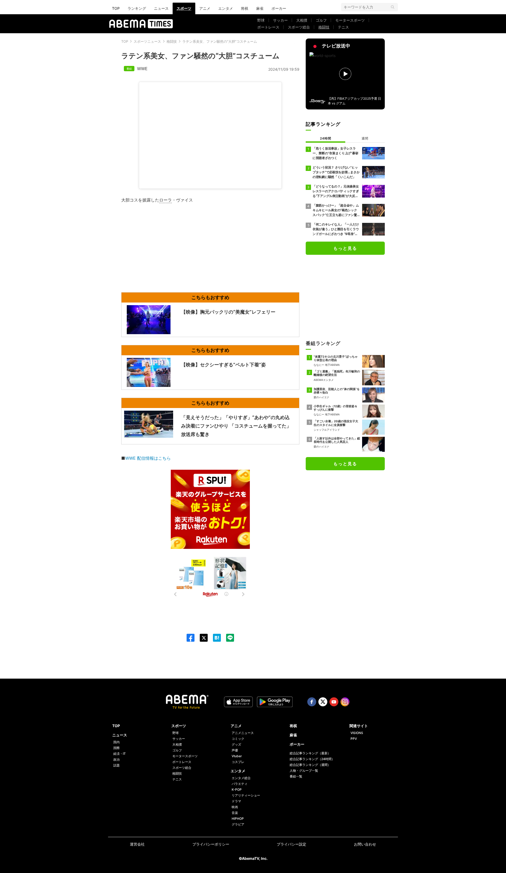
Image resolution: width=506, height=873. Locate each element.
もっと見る (345, 248)
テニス (343, 27)
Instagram (344, 701)
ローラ (165, 200)
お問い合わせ (365, 844)
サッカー (280, 20)
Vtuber (237, 756)
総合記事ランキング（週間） (310, 765)
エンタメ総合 (241, 778)
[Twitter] (201, 638)
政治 (116, 759)
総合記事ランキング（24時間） (312, 759)
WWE (142, 68)
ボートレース (268, 27)
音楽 (235, 813)
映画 (235, 807)
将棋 (244, 8)
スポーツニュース (147, 41)
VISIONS (357, 733)
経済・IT (119, 754)
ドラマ (236, 801)
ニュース (161, 8)
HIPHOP (238, 819)
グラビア (238, 824)
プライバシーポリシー (210, 844)
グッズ (236, 744)
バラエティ (239, 784)
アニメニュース (243, 733)
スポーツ (184, 8)
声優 (235, 750)
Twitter (322, 701)
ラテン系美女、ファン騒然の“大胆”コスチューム (219, 41)
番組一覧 (296, 776)
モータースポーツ (350, 20)
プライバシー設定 (291, 844)
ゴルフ (321, 20)
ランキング (137, 8)
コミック (238, 739)
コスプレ (238, 762)
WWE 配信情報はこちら (148, 458)
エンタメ (225, 8)
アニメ (204, 8)
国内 (116, 742)
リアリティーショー (246, 795)
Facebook (311, 701)
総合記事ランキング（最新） (310, 753)
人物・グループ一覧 (304, 771)
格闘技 (323, 27)
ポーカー (278, 8)
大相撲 (301, 20)
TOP (116, 8)
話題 (116, 765)
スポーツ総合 (299, 27)
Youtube (333, 701)
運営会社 (137, 844)
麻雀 (260, 8)
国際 (116, 748)
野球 (261, 20)
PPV (354, 739)
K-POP (237, 790)
